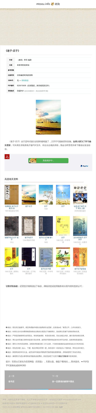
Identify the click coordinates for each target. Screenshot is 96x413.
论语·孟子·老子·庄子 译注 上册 (80, 207)
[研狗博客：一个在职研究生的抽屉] (48, 4)
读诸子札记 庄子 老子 (11, 238)
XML (56, 407)
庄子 (46, 206)
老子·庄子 (28, 206)
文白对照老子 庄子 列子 (80, 238)
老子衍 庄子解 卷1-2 (46, 238)
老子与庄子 (29, 237)
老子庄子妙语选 (80, 269)
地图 (61, 407)
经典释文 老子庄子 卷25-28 (11, 207)
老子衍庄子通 (46, 269)
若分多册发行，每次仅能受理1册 (36, 91)
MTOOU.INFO (27, 407)
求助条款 (25, 80)
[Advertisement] (48, 27)
